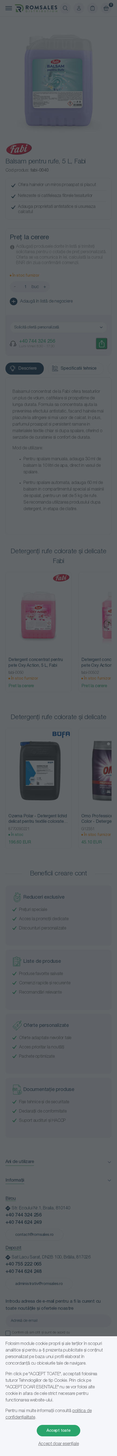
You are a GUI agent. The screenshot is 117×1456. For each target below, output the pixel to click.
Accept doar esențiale (58, 1444)
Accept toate (58, 1431)
